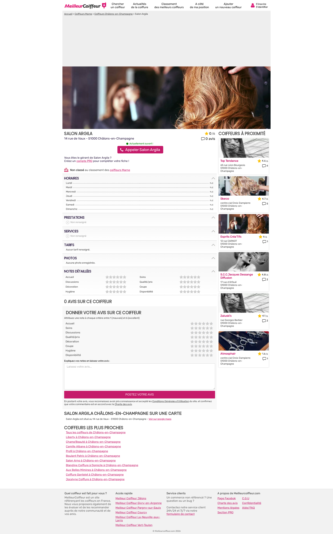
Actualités (139, 5)
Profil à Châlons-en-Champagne (87, 451)
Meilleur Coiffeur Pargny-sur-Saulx (138, 507)
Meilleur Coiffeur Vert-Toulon (134, 525)
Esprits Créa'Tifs (230, 236)
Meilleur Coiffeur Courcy (131, 512)
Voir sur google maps (160, 419)
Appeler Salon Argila (142, 149)
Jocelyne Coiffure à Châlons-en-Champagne (95, 479)
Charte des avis (123, 404)
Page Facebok (226, 498)
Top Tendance (229, 160)
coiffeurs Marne (120, 170)
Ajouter (228, 5)
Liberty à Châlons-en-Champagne (88, 437)
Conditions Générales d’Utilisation (170, 401)
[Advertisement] (166, 41)
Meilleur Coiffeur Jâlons (131, 498)
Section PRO (225, 512)
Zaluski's (226, 315)
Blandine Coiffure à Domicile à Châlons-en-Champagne (102, 465)
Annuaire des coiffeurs (85, 5)
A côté (199, 5)
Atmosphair (228, 353)
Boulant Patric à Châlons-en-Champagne (93, 455)
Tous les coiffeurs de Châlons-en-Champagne (96, 432)
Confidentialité (251, 503)
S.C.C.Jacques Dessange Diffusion (236, 276)
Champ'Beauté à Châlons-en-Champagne (93, 441)
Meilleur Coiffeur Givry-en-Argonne (139, 503)
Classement (169, 5)
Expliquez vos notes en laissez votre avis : (87, 360)
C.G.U (245, 498)
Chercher (118, 5)
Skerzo (224, 198)
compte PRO (84, 161)
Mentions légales (228, 507)
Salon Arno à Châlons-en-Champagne (91, 460)
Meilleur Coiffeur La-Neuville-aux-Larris (138, 518)
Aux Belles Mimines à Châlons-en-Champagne (96, 470)
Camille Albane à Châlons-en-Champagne (93, 446)
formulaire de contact (180, 514)
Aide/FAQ (248, 507)
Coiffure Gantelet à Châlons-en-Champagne (95, 474)
